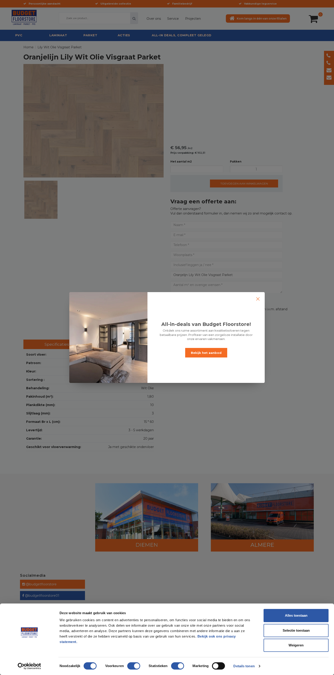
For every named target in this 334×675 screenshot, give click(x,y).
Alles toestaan (296, 615)
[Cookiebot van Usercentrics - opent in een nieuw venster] (29, 666)
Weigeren (296, 645)
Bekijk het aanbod (206, 353)
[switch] (129, 664)
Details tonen (243, 666)
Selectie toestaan (296, 630)
